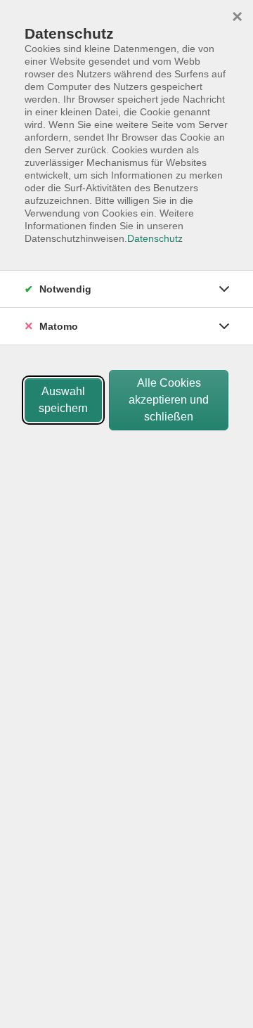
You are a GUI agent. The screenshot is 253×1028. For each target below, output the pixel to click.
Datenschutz (155, 238)
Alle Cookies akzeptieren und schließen (169, 400)
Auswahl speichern (63, 399)
